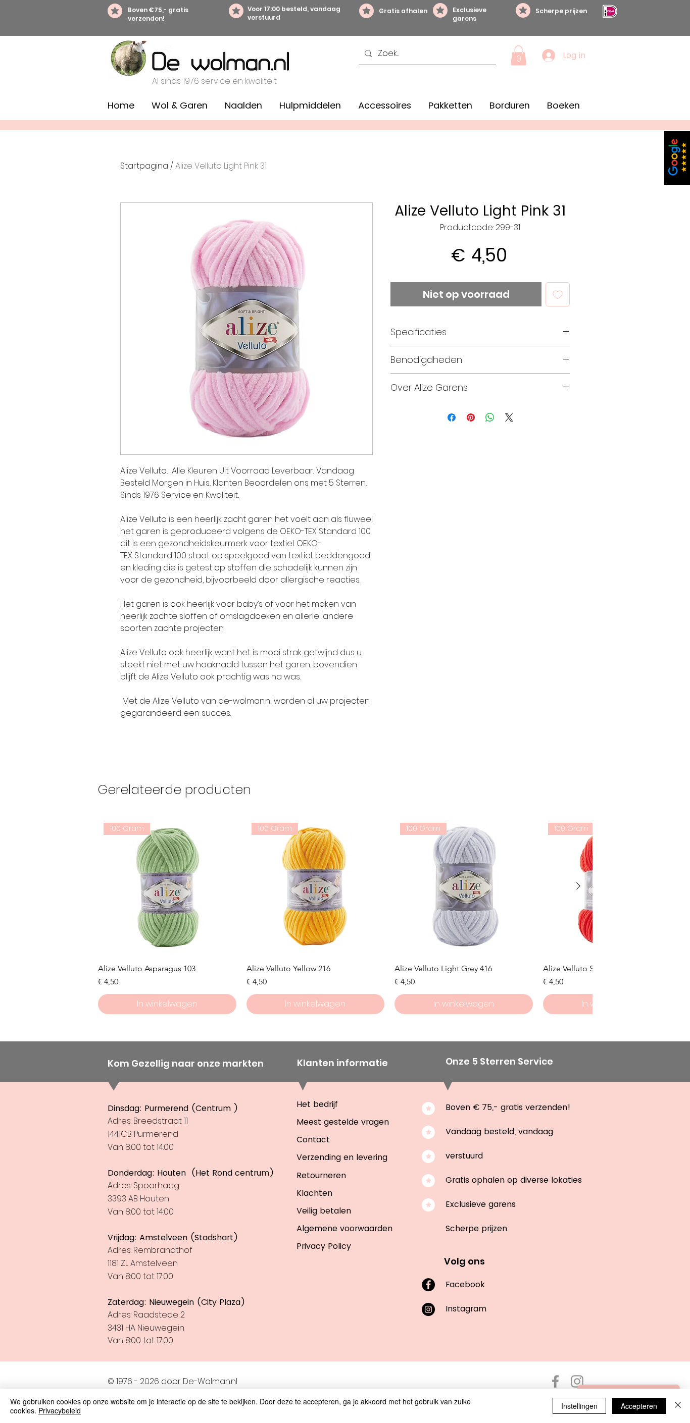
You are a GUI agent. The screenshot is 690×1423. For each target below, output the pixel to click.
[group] (345, 916)
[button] (518, 55)
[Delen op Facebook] (452, 417)
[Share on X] (509, 417)
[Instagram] (428, 1309)
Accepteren (639, 1406)
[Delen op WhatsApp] (490, 417)
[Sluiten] (678, 1406)
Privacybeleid (59, 1410)
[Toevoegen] (558, 294)
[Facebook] (428, 1284)
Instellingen (579, 1406)
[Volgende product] (578, 886)
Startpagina (144, 166)
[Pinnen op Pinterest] (471, 417)
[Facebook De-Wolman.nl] (555, 1381)
